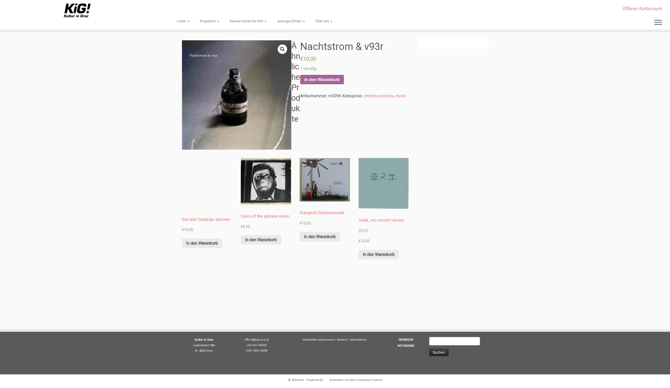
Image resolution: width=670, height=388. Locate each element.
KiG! (301, 380)
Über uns (322, 21)
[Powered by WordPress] (325, 379)
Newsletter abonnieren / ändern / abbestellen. (335, 339)
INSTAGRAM (406, 345)
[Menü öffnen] (658, 23)
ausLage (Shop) (289, 21)
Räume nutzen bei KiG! (247, 21)
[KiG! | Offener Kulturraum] (77, 10)
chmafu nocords (378, 95)
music (400, 95)
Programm (208, 21)
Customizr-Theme (369, 380)
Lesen (182, 21)
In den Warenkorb (322, 79)
